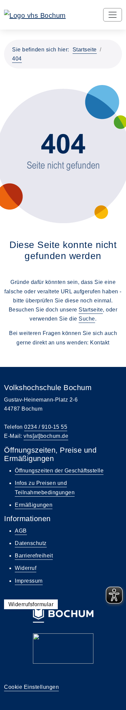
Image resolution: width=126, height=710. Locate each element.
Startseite (85, 49)
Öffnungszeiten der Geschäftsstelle (59, 470)
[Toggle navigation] (112, 15)
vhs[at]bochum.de (46, 436)
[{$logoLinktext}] (35, 14)
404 (17, 58)
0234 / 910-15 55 (45, 427)
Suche (87, 319)
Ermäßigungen (33, 505)
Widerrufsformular (31, 604)
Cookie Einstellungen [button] (31, 687)
